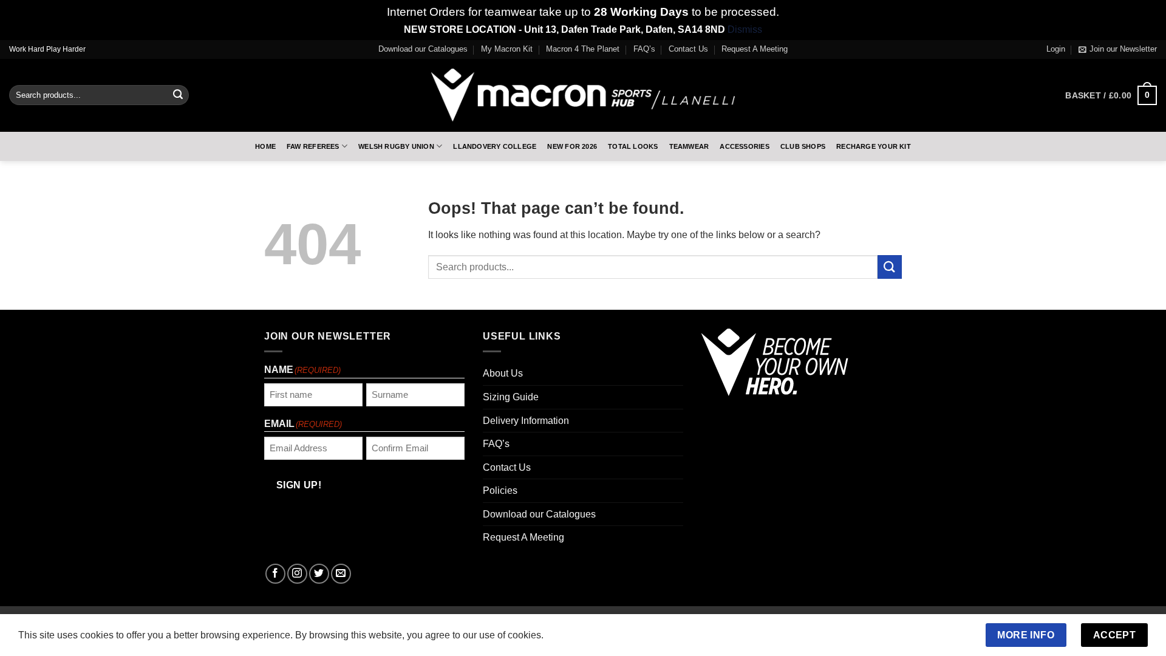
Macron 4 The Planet (582, 48)
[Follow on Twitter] (319, 574)
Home (265, 146)
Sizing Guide (511, 397)
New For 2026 (572, 146)
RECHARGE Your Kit (873, 146)
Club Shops (802, 146)
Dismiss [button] (745, 29)
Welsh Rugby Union (396, 146)
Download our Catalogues (423, 48)
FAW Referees (313, 146)
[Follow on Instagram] (297, 574)
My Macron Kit (507, 48)
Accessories (744, 146)
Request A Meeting (754, 48)
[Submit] (178, 95)
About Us (503, 373)
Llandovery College (494, 146)
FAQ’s (644, 48)
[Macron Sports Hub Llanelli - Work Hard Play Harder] (583, 95)
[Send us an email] (341, 574)
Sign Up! (299, 485)
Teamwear (689, 146)
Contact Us (688, 48)
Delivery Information (526, 420)
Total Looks (633, 146)
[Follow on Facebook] (275, 574)
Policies (500, 490)
